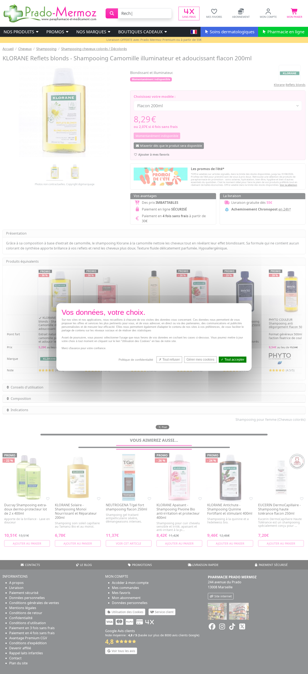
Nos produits (19, 32)
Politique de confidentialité (136, 359)
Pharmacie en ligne (285, 32)
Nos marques (91, 32)
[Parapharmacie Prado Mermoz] (51, 13)
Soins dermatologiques (232, 32)
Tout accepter (234, 359)
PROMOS (55, 32)
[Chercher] (112, 13)
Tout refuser (171, 359)
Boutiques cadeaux (141, 32)
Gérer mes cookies (200, 359)
